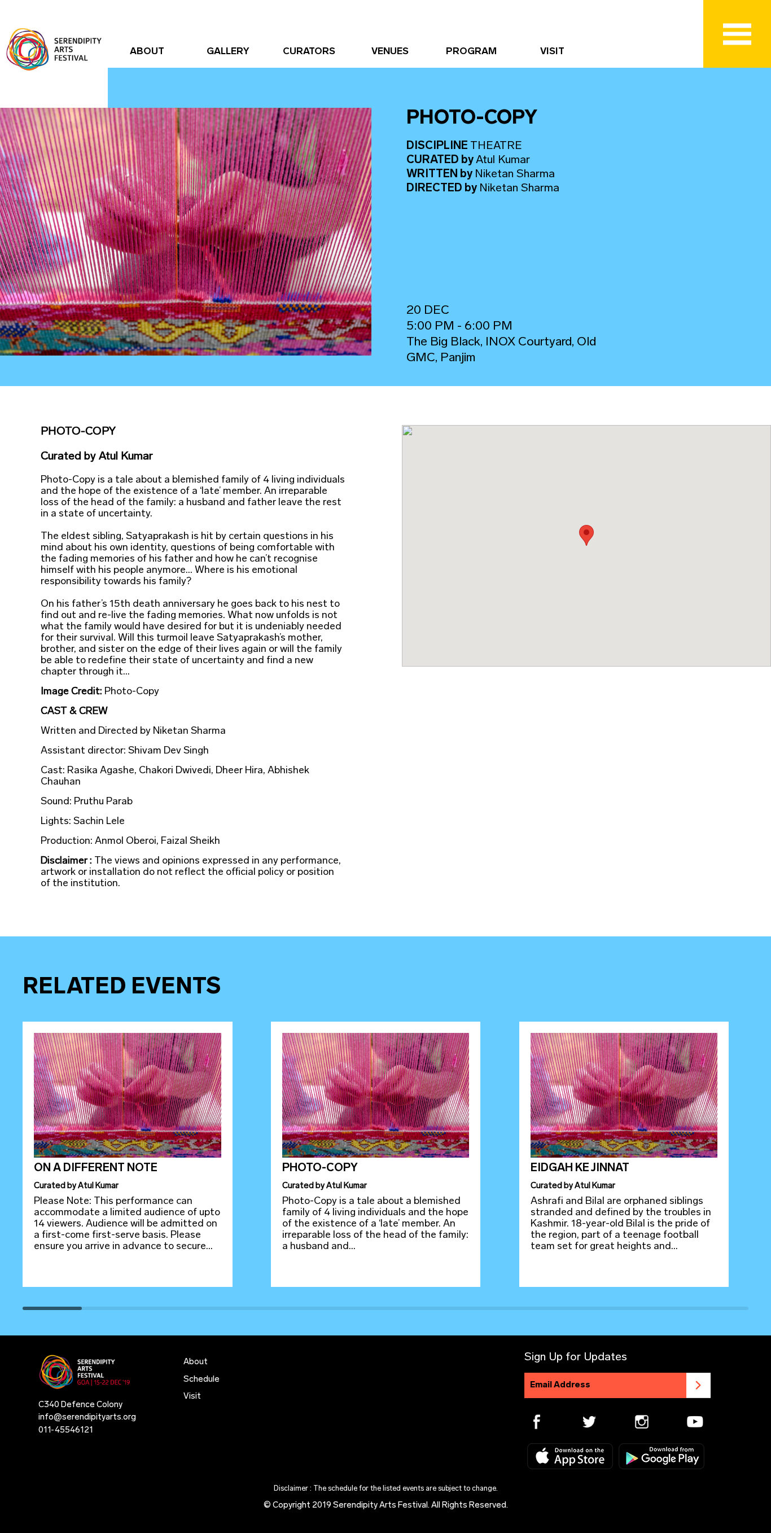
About (195, 1362)
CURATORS (309, 51)
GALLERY (228, 51)
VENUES (390, 51)
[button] (586, 535)
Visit (192, 1396)
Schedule (201, 1380)
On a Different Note (95, 1168)
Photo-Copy (320, 1168)
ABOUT (147, 51)
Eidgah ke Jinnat (580, 1168)
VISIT (552, 51)
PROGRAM (471, 51)
